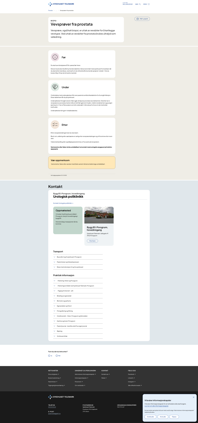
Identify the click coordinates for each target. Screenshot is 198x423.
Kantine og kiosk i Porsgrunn (66, 321)
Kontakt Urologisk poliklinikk (62, 203)
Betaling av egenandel (64, 296)
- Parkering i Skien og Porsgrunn (67, 281)
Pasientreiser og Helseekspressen (68, 262)
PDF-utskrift (144, 19)
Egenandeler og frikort (64, 306)
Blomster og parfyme (64, 301)
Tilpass (174, 417)
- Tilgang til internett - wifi (65, 291)
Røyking (59, 331)
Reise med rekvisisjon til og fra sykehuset (70, 267)
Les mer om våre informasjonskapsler (156, 406)
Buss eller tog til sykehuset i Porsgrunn (69, 257)
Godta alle (150, 417)
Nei (59, 356)
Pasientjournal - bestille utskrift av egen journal (72, 326)
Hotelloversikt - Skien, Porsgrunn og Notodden (72, 316)
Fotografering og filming (65, 311)
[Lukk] (193, 397)
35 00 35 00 (52, 407)
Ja (51, 356)
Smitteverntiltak (62, 336)
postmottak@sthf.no (54, 413)
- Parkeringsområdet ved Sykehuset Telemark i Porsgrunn (75, 286)
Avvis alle (163, 417)
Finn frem (92, 241)
